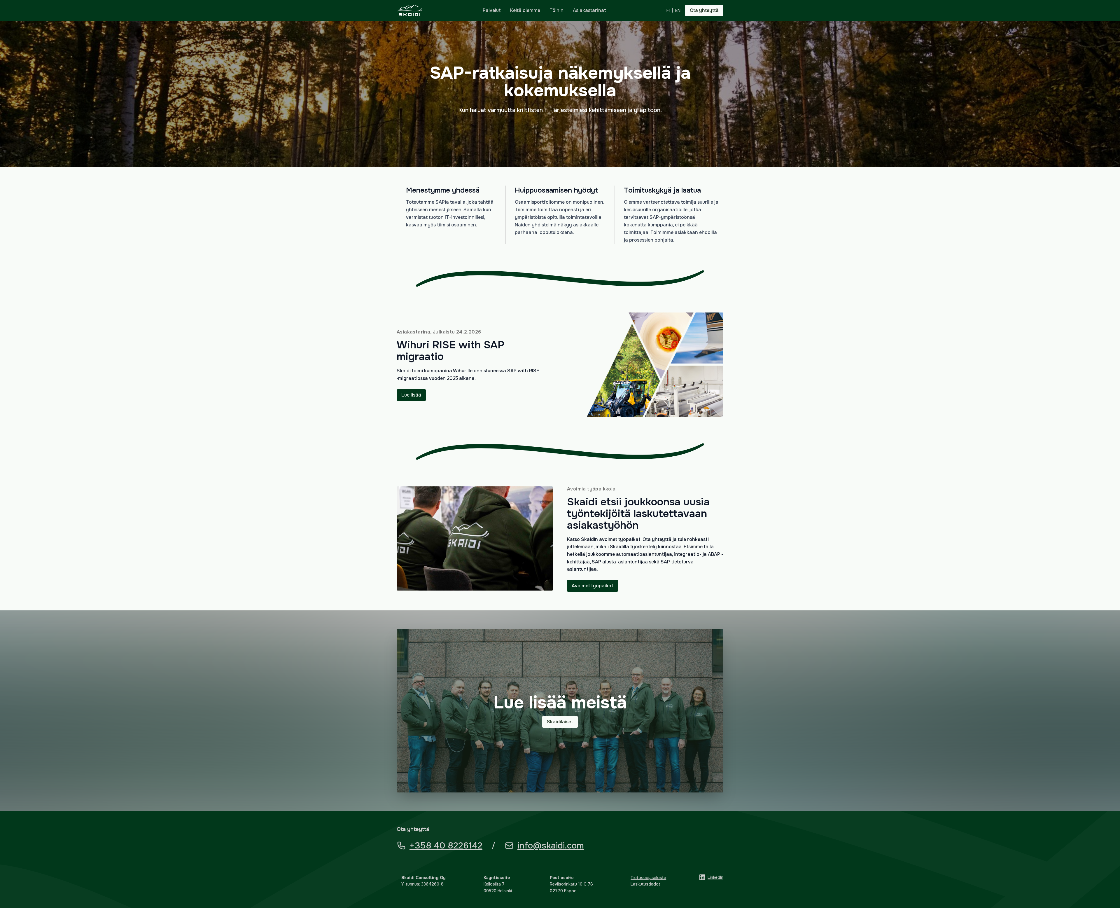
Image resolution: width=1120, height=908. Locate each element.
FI (668, 10)
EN (677, 10)
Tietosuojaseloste (648, 877)
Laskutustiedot (645, 884)
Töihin (557, 10)
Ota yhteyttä (704, 10)
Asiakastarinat (589, 10)
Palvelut (492, 10)
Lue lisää (411, 395)
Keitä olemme (525, 10)
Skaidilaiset (560, 722)
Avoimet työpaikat (592, 586)
